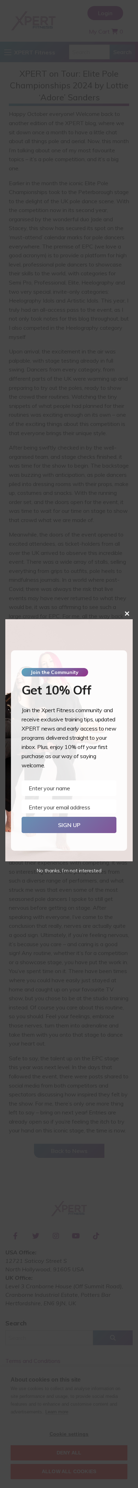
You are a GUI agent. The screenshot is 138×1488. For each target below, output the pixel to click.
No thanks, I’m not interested (69, 870)
